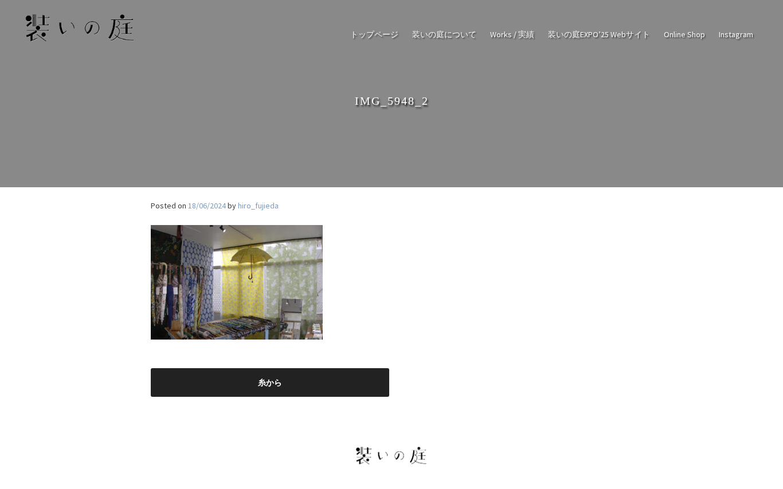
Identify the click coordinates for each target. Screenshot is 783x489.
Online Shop (684, 34)
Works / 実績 (512, 34)
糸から (270, 382)
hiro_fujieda (258, 205)
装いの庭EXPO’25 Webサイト (599, 34)
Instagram (736, 34)
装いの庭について (444, 34)
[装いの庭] (80, 41)
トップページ (374, 34)
